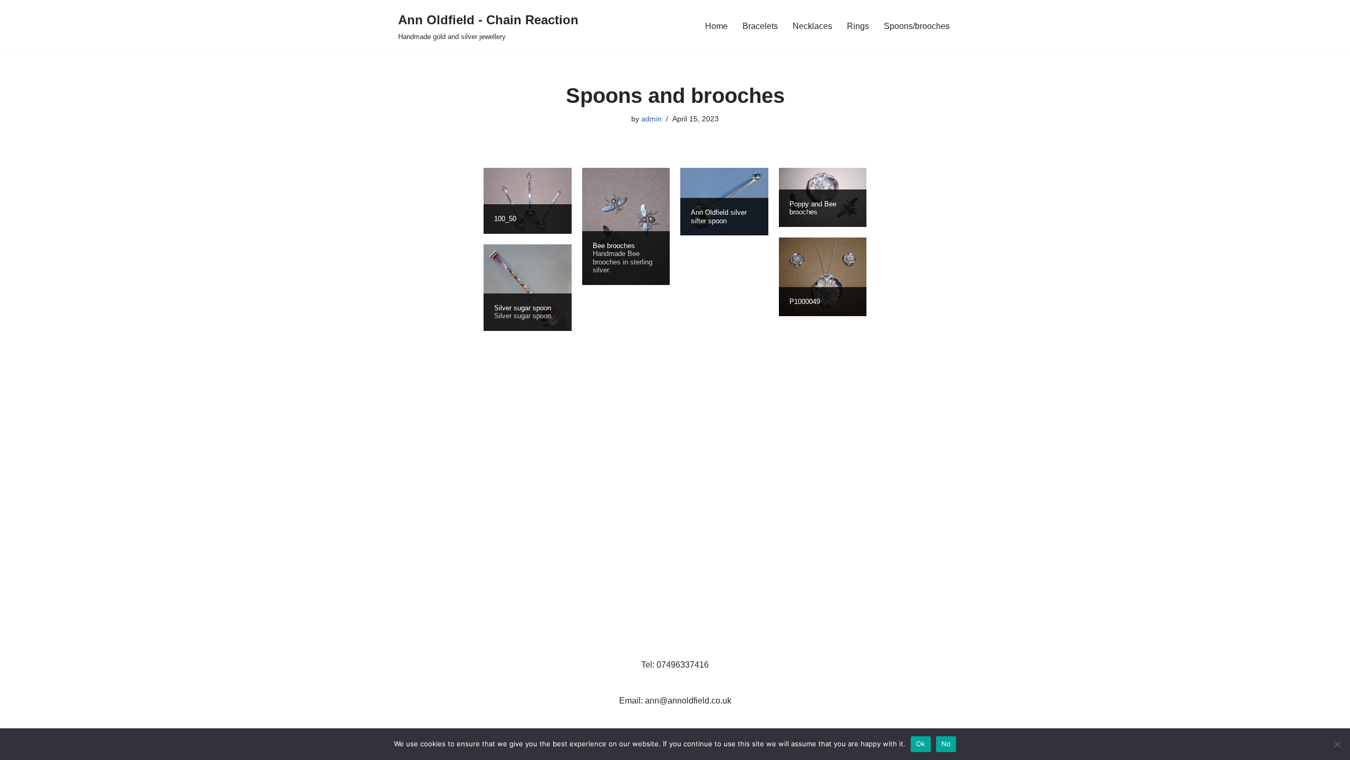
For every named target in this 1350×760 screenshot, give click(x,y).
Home (716, 26)
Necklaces (812, 26)
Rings (858, 26)
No (946, 743)
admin (651, 119)
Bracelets (760, 26)
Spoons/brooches (917, 26)
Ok (920, 743)
